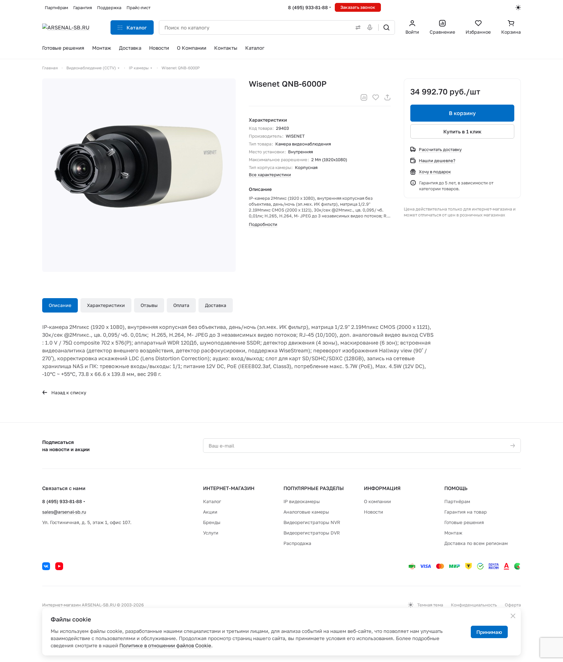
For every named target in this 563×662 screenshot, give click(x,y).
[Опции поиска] (357, 27)
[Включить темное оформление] (518, 7)
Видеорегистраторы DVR (311, 532)
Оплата (181, 305)
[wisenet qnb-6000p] (139, 175)
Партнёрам (457, 501)
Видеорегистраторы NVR (311, 522)
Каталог (212, 501)
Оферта (513, 604)
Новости (373, 512)
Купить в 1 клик (462, 131)
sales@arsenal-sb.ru (64, 512)
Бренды (211, 522)
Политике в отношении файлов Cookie (165, 645)
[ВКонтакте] (46, 566)
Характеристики (106, 305)
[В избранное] (375, 97)
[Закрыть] (513, 616)
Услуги (210, 532)
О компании (377, 501)
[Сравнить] (364, 97)
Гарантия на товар (465, 512)
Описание (60, 305)
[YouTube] (59, 566)
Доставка (215, 305)
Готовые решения (464, 522)
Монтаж (453, 532)
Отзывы (149, 305)
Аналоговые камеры (306, 512)
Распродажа (297, 543)
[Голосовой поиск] (371, 27)
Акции (210, 512)
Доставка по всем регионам (476, 543)
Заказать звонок (357, 7)
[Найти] (386, 27)
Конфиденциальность (474, 604)
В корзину (462, 113)
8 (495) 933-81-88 (308, 7)
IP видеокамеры (301, 501)
